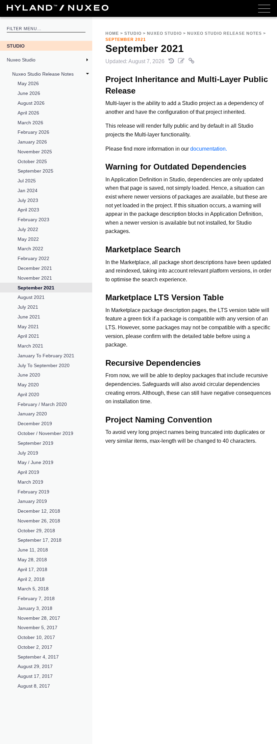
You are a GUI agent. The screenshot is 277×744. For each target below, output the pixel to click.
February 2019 (33, 491)
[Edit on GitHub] (182, 61)
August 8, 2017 (34, 686)
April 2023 (28, 209)
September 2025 (35, 171)
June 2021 (29, 316)
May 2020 (28, 384)
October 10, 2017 (36, 637)
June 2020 (29, 375)
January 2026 (32, 142)
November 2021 (35, 278)
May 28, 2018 (32, 559)
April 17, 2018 (32, 569)
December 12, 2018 (39, 511)
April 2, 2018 (31, 579)
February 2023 (33, 219)
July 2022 (28, 229)
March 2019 (30, 482)
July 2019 (28, 453)
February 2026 (33, 132)
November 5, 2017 (37, 627)
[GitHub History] (172, 61)
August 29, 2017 (35, 666)
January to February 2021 (46, 355)
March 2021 (30, 346)
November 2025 (35, 151)
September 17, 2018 (39, 540)
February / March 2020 (42, 404)
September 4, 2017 (38, 657)
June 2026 (29, 93)
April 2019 (28, 472)
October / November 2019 (45, 433)
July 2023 (28, 200)
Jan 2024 (27, 190)
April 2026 (28, 113)
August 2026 (31, 103)
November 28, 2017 (39, 618)
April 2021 (28, 336)
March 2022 (30, 248)
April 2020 (28, 394)
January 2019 (32, 501)
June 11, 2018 (33, 550)
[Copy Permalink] (191, 61)
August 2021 (31, 297)
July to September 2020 (44, 365)
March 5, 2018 (33, 588)
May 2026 (28, 83)
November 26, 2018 (39, 520)
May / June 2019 (35, 462)
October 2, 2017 (35, 647)
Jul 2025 (27, 180)
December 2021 (35, 268)
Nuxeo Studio (21, 59)
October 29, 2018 (36, 530)
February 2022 (33, 258)
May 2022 (28, 239)
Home (112, 33)
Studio (16, 46)
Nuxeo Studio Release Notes (43, 74)
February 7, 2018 (36, 598)
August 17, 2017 (35, 676)
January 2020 (32, 413)
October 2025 (32, 161)
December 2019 (35, 423)
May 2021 (28, 326)
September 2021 (36, 287)
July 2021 (28, 307)
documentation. (208, 149)
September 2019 (35, 443)
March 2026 (30, 122)
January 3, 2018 (35, 608)
